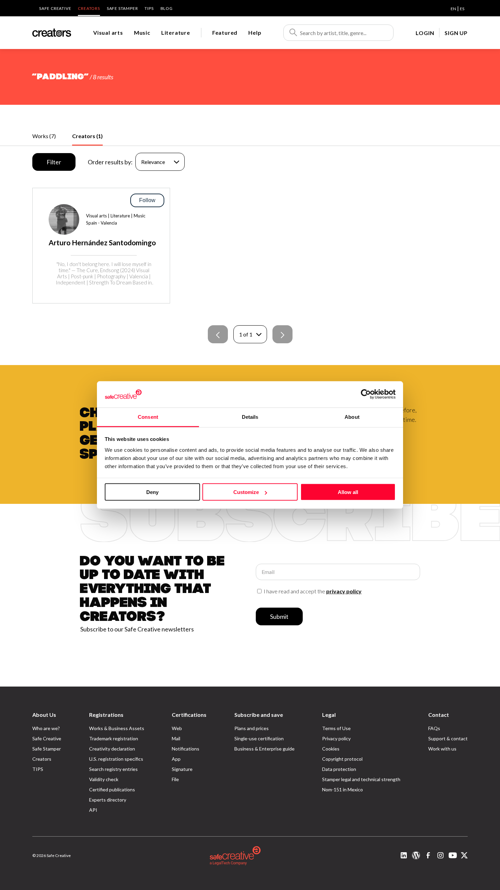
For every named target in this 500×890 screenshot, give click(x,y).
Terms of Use (336, 728)
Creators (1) (87, 136)
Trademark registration (113, 738)
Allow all (348, 492)
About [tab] (352, 416)
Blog (167, 8)
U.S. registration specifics (116, 759)
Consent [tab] (148, 416)
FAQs (434, 728)
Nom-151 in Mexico (342, 789)
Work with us (442, 749)
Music (142, 32)
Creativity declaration (112, 749)
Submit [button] (279, 616)
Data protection (339, 769)
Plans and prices (251, 728)
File (175, 779)
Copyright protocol (342, 759)
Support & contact (448, 738)
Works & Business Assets (116, 728)
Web (177, 728)
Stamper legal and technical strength (361, 779)
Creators (89, 8)
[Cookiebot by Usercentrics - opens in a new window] (366, 394)
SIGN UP (456, 33)
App (176, 759)
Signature (182, 769)
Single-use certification (259, 738)
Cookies (330, 749)
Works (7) (44, 136)
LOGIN (425, 33)
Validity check (103, 779)
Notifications (185, 749)
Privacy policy (336, 738)
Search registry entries (113, 769)
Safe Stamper (122, 8)
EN (453, 8)
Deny (152, 492)
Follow (147, 200)
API (93, 810)
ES (462, 8)
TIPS (149, 8)
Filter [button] (54, 162)
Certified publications (112, 789)
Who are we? (46, 728)
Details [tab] (250, 416)
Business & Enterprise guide (264, 749)
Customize (246, 492)
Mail (176, 738)
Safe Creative (55, 8)
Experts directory (107, 800)
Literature (175, 32)
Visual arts (108, 32)
